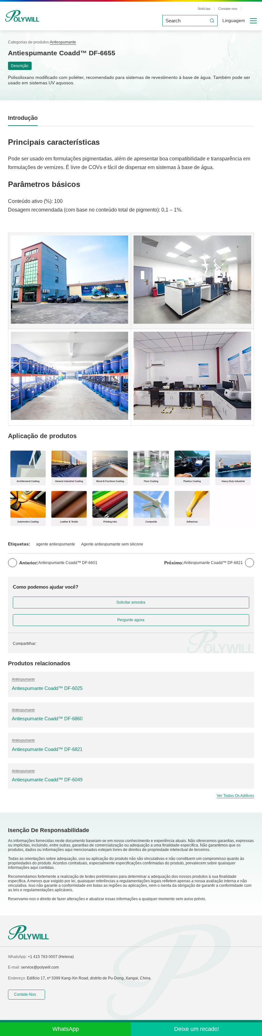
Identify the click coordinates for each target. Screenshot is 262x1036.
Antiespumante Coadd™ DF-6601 (67, 563)
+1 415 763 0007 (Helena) (51, 957)
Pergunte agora (130, 620)
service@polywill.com (40, 967)
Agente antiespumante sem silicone (112, 544)
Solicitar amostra (130, 602)
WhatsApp (65, 1029)
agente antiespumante (55, 544)
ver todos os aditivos (235, 795)
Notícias (204, 9)
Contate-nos (227, 9)
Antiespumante (63, 42)
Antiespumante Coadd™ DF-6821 (213, 563)
